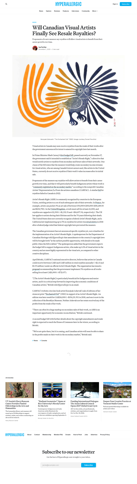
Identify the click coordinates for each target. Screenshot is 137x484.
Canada (44, 340)
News (34, 22)
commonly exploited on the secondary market (52, 187)
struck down (91, 222)
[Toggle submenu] (97, 11)
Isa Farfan (42, 47)
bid (99, 190)
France (98, 202)
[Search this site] (6, 4)
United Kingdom (58, 209)
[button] (94, 11)
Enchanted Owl (52, 294)
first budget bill (66, 155)
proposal (36, 269)
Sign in (115, 4)
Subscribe (125, 4)
